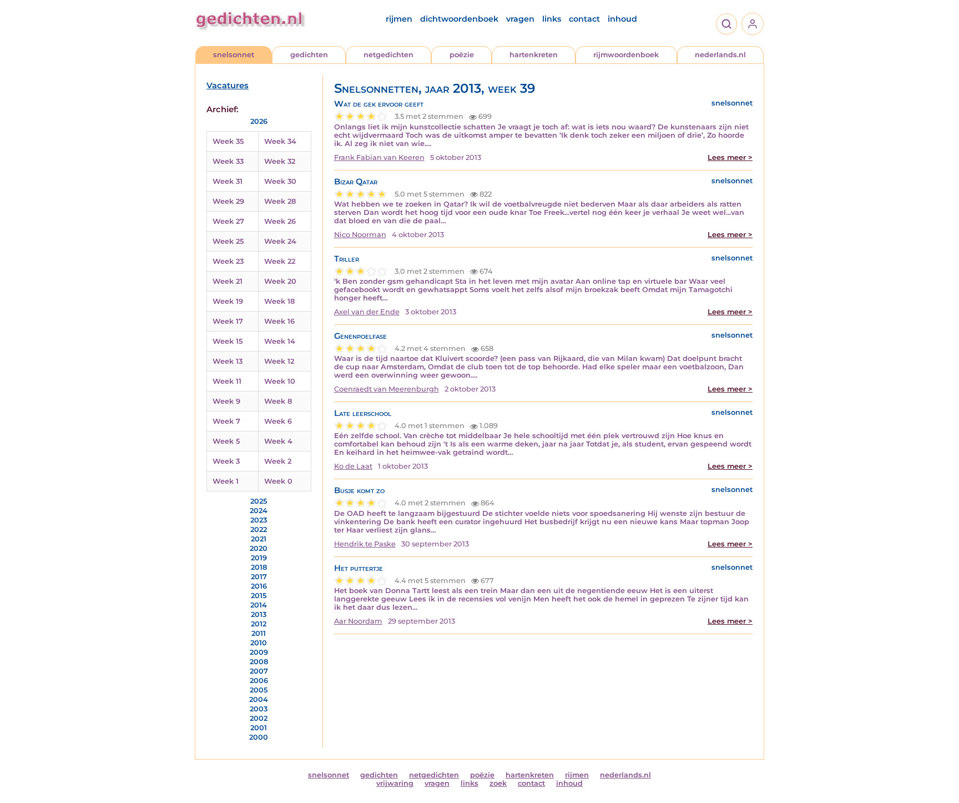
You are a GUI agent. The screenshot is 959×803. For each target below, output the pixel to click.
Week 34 (280, 141)
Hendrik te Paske (365, 544)
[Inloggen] (752, 24)
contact (584, 19)
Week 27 (228, 221)
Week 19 (228, 301)
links (551, 19)
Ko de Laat (353, 466)
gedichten (309, 55)
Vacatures (227, 86)
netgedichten (388, 55)
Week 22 (279, 261)
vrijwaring (394, 783)
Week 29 (228, 201)
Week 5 (226, 441)
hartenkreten (533, 55)
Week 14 (279, 341)
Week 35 (228, 141)
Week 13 (228, 361)
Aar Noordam (358, 621)
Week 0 (278, 481)
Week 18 (279, 301)
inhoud (622, 19)
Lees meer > (730, 157)
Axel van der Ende (367, 312)
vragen (520, 19)
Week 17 (228, 321)
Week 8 (278, 401)
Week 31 (228, 181)
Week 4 (278, 441)
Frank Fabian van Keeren (379, 157)
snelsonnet (233, 55)
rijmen (399, 19)
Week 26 (280, 221)
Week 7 (226, 421)
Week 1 (226, 481)
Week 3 (226, 461)
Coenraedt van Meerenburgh (386, 389)
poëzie (462, 55)
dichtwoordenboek (459, 19)
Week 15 (228, 341)
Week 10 (279, 381)
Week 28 (280, 201)
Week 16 (279, 321)
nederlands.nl (720, 55)
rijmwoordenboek (626, 55)
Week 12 (279, 361)
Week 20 (280, 281)
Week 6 (278, 421)
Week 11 (227, 381)
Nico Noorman (360, 234)
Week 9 (226, 401)
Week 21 (228, 281)
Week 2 (277, 461)
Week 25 (228, 241)
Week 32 (279, 161)
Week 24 (280, 241)
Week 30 (280, 181)
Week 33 (228, 161)
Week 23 (228, 261)
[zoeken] (726, 23)
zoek (498, 783)
